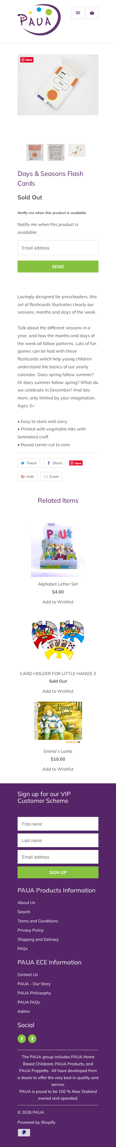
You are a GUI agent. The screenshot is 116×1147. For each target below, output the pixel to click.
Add (30, 476)
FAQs (23, 948)
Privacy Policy (31, 930)
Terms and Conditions (38, 920)
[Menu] (77, 13)
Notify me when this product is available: (52, 213)
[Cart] (92, 13)
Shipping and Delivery (38, 939)
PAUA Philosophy (34, 992)
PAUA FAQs (29, 1002)
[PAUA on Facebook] (22, 1038)
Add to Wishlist (58, 601)
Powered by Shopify (36, 1122)
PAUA (38, 1112)
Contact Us (28, 974)
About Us (26, 902)
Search (24, 911)
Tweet (32, 463)
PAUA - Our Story (34, 983)
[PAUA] (39, 23)
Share (57, 463)
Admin (24, 1011)
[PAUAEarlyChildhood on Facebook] (32, 1038)
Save (78, 463)
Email (54, 476)
